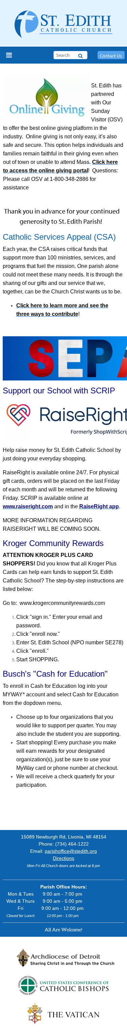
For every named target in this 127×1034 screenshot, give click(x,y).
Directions (63, 858)
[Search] (80, 54)
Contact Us (111, 56)
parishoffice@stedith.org (71, 851)
